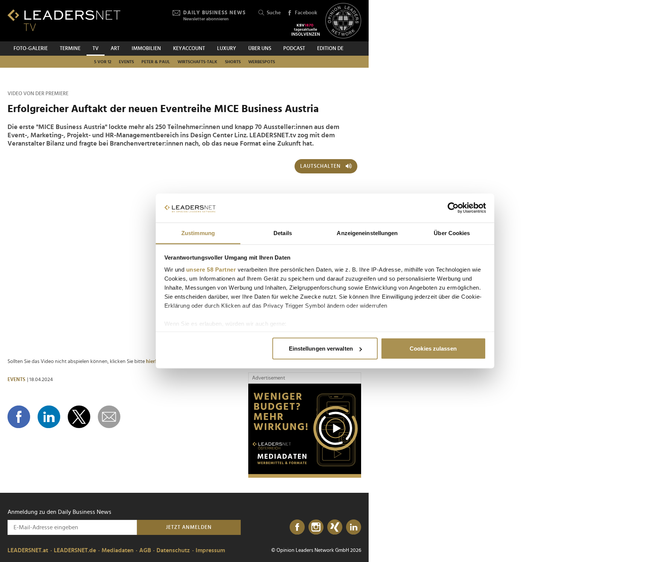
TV (96, 48)
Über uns (259, 48)
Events (126, 61)
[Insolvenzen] (306, 30)
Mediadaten (118, 550)
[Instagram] (315, 527)
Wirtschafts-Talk (197, 61)
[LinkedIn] (353, 527)
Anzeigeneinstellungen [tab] (367, 232)
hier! (151, 361)
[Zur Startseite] (64, 20)
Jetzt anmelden (189, 527)
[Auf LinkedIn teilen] (49, 417)
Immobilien (146, 48)
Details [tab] (282, 232)
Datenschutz (173, 550)
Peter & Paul (155, 61)
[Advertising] (304, 431)
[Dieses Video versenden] (109, 417)
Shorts (233, 61)
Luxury (226, 48)
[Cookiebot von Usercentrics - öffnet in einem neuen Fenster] (453, 208)
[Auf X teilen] (79, 417)
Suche (274, 12)
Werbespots (261, 61)
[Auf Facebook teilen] (19, 417)
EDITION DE (330, 48)
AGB (145, 550)
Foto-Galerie (31, 48)
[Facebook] (297, 527)
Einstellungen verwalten (321, 348)
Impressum (210, 550)
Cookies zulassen (433, 348)
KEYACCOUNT (189, 48)
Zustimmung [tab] (198, 232)
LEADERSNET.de (75, 550)
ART (115, 48)
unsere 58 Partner (211, 269)
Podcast (294, 48)
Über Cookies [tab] (452, 232)
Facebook (306, 12)
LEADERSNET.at (28, 550)
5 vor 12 (102, 61)
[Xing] (334, 527)
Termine (70, 48)
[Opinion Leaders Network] (343, 21)
